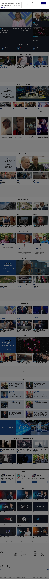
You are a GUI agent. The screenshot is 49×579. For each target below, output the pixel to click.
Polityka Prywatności (3, 7)
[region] (24, 4)
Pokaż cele (43, 5)
